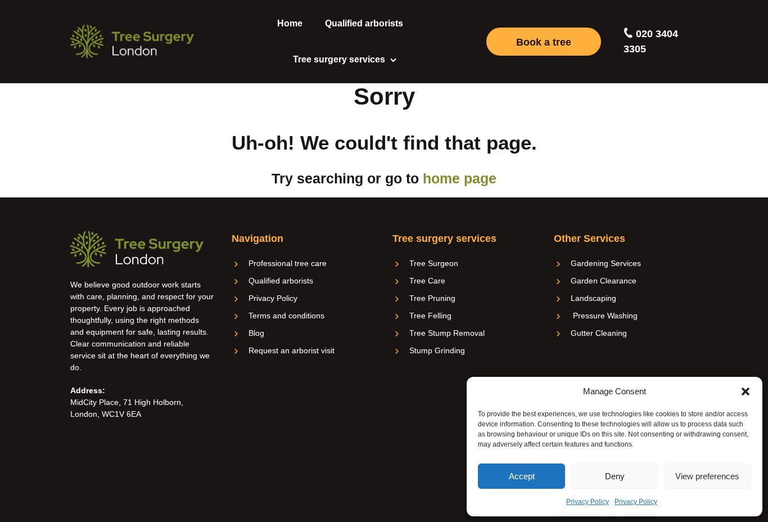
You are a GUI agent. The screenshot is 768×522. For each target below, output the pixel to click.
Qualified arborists (364, 23)
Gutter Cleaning (599, 333)
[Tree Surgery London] (132, 41)
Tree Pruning (432, 298)
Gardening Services (606, 263)
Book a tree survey (543, 46)
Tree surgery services (339, 59)
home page (459, 178)
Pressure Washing (604, 315)
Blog (256, 333)
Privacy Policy (587, 502)
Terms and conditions (286, 315)
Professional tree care (288, 263)
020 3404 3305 (651, 41)
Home (289, 23)
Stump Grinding (437, 350)
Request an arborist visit (292, 350)
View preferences (707, 476)
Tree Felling (430, 315)
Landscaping (593, 298)
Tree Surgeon (433, 263)
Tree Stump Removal (447, 333)
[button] (745, 391)
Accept (522, 476)
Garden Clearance (603, 280)
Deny (615, 476)
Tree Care (427, 280)
